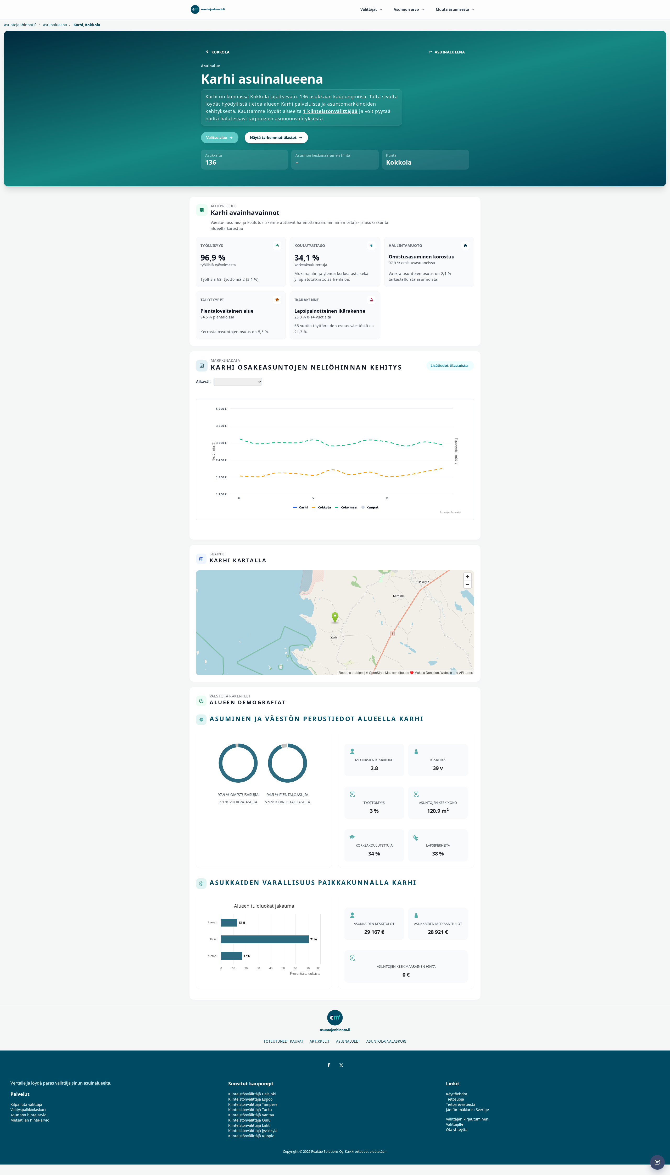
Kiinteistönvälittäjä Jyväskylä (252, 1130)
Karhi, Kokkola (86, 24)
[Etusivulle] (208, 9)
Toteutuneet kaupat (283, 1041)
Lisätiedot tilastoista (449, 365)
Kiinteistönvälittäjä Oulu (249, 1120)
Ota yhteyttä (456, 1129)
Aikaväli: (203, 381)
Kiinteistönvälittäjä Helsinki (252, 1093)
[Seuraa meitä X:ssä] (341, 1065)
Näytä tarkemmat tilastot (273, 137)
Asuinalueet (348, 1041)
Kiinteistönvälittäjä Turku (250, 1109)
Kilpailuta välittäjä (26, 1104)
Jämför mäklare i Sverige (467, 1109)
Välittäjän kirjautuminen (467, 1119)
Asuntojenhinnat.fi (20, 24)
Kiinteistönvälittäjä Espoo (250, 1099)
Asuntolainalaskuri (386, 1041)
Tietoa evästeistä (460, 1104)
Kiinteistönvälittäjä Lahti (249, 1125)
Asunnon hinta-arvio (28, 1114)
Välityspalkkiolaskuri (28, 1109)
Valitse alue (216, 137)
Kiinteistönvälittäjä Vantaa (251, 1114)
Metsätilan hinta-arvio (29, 1120)
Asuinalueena (54, 24)
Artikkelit (320, 1041)
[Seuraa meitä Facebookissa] (328, 1065)
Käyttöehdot (456, 1093)
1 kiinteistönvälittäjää (330, 111)
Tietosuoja (455, 1099)
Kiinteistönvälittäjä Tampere (252, 1104)
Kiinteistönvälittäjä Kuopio (251, 1135)
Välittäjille (454, 1124)
